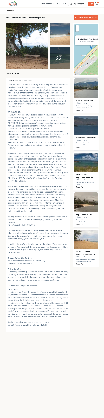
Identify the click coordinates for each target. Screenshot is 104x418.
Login (91, 4)
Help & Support (78, 4)
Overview (10, 10)
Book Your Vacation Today (85, 18)
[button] (91, 47)
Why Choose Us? (47, 4)
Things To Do (61, 4)
